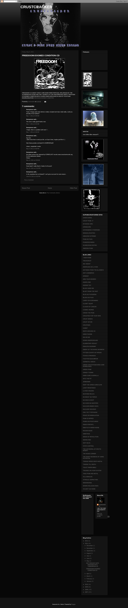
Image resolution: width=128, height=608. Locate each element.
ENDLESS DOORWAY (89, 346)
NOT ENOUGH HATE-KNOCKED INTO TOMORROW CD (92, 564)
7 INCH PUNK (87, 257)
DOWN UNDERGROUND (90, 340)
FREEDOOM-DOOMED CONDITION (44, 98)
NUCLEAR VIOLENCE (89, 409)
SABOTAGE (86, 434)
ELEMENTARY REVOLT (90, 343)
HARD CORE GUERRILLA (90, 375)
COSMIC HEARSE (88, 309)
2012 (86, 541)
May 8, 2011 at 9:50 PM (32, 148)
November (90, 548)
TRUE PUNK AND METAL (90, 473)
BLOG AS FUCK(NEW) (89, 294)
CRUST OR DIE (87, 322)
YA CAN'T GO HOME (89, 489)
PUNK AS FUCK (87, 239)
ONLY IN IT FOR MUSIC (90, 412)
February (89, 578)
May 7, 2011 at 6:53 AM (32, 124)
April (88, 573)
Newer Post (26, 188)
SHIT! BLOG (86, 443)
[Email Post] (45, 101)
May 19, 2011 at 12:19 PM (33, 168)
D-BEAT (85, 328)
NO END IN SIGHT (88, 400)
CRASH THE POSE (88, 313)
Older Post (73, 188)
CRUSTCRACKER (36, 7)
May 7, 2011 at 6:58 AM (32, 132)
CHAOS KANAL (87, 217)
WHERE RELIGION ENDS (90, 486)
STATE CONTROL (88, 446)
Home (50, 188)
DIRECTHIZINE (87, 334)
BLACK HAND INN (88, 288)
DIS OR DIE (86, 337)
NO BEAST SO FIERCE (90, 397)
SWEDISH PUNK (88, 248)
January (89, 581)
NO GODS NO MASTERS (90, 403)
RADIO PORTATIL (88, 424)
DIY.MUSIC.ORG (88, 224)
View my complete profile (99, 515)
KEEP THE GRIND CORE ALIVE (92, 385)
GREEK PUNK (87, 369)
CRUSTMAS (86, 325)
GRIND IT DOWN (88, 372)
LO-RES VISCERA (88, 391)
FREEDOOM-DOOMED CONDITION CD (93, 569)
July (88, 556)
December (90, 545)
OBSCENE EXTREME (89, 236)
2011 (86, 543)
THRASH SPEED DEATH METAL (92, 461)
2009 (86, 587)
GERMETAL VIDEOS (89, 361)
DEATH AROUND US (89, 331)
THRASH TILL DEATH (89, 464)
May (88, 561)
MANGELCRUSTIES (89, 233)
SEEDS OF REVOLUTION (90, 436)
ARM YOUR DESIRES (89, 279)
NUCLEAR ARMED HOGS (90, 406)
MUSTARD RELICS (88, 394)
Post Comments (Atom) (53, 193)
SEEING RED (87, 440)
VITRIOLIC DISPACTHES (90, 479)
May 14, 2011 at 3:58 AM (33, 160)
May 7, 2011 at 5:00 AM (32, 116)
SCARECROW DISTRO (90, 245)
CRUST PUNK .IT (88, 221)
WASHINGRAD (87, 483)
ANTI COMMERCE (88, 273)
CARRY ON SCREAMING (90, 300)
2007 (86, 592)
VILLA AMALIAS (87, 476)
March (89, 576)
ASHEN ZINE (87, 282)
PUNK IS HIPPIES (88, 418)
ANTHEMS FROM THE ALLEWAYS (93, 270)
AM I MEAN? (87, 264)
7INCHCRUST (87, 260)
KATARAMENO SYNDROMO (91, 230)
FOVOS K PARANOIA (89, 355)
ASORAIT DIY (87, 285)
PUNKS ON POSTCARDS (90, 421)
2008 (86, 589)
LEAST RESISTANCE (89, 388)
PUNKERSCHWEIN (88, 242)
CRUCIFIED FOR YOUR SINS (92, 316)
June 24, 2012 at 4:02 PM (33, 176)
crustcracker (102, 505)
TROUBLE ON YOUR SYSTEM (92, 470)
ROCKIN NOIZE (87, 430)
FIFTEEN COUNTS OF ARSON (92, 352)
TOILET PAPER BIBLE (89, 467)
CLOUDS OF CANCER (89, 306)
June (88, 558)
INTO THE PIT (87, 378)
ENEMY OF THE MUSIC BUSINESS (93, 349)
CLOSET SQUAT (88, 303)
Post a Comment (29, 180)
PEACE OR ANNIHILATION (91, 415)
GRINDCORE (87, 227)
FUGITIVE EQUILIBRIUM (90, 358)
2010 (86, 584)
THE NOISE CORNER (89, 453)
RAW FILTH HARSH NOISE (91, 427)
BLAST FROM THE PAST (90, 291)
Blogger (73, 604)
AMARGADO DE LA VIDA (90, 267)
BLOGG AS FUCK (88, 297)
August (89, 553)
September (90, 550)
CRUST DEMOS (88, 319)
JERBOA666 (86, 381)
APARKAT (86, 276)
